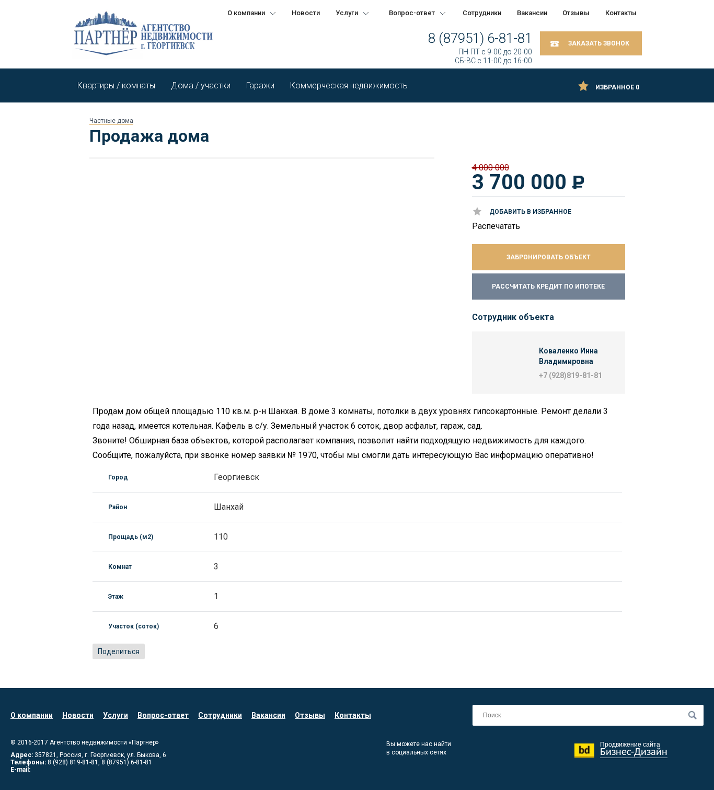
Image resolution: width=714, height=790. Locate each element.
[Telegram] (246, 652)
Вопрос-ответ (412, 13)
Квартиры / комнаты (116, 85)
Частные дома (111, 120)
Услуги (347, 13)
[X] (189, 652)
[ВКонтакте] (154, 652)
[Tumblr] (235, 652)
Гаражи (260, 85)
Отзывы (576, 13)
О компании (246, 13)
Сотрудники (482, 13)
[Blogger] (200, 652)
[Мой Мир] (177, 652)
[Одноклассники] (166, 652)
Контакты (621, 13)
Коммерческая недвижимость (349, 85)
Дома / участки (201, 85)
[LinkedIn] (212, 652)
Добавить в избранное (530, 211)
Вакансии (532, 13)
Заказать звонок (598, 43)
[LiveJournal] (223, 652)
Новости (306, 13)
